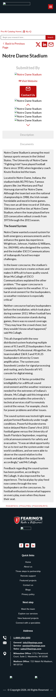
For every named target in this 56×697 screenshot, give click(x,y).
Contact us (28, 585)
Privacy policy (28, 594)
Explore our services (28, 613)
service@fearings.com (33, 645)
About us (28, 566)
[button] (50, 6)
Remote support (28, 576)
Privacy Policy (25, 506)
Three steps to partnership (28, 571)
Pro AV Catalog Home (11, 31)
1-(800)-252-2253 (21, 638)
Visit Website (29, 81)
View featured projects (28, 618)
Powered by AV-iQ (40, 506)
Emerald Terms (12, 506)
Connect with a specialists (28, 623)
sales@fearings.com (30, 649)
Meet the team (28, 609)
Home (28, 562)
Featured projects (28, 580)
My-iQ (28, 31)
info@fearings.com (32, 642)
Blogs (28, 589)
